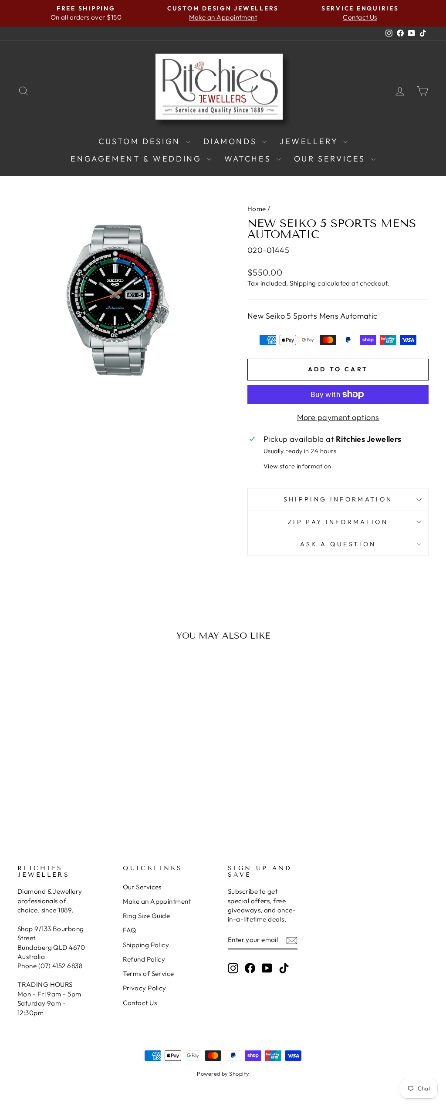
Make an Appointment (157, 901)
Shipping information (338, 499)
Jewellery (310, 141)
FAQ (129, 930)
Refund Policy (144, 959)
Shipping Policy (146, 945)
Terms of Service (148, 973)
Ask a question (338, 544)
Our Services (331, 159)
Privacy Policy (144, 988)
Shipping (303, 283)
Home (256, 209)
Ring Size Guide (146, 916)
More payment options (338, 417)
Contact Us (140, 1003)
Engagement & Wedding (138, 159)
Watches (249, 159)
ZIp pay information (338, 522)
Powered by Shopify (223, 1073)
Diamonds (231, 141)
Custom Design (140, 141)
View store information (297, 466)
